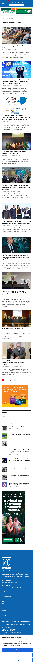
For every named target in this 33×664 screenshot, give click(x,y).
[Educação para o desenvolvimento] (4, 443)
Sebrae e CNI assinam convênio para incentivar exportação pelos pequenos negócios (14, 362)
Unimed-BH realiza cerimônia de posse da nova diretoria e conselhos (15, 152)
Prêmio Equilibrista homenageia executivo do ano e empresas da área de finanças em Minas (16, 222)
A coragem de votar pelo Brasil (16, 426)
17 (13, 380)
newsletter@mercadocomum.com (10, 582)
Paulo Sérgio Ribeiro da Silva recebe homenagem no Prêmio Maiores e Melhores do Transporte (16, 293)
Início (3, 18)
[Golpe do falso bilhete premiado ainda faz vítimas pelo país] (4, 477)
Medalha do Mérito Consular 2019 (12, 328)
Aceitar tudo (17, 649)
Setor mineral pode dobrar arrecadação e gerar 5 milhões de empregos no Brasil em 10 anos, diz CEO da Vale (20, 460)
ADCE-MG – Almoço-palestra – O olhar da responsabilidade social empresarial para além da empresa (16, 187)
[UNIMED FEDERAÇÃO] (16, 11)
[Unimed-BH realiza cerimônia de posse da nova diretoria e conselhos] (16, 141)
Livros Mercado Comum (6, 0)
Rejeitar (17, 660)
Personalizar (17, 655)
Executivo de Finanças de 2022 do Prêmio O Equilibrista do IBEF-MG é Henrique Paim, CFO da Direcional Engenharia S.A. (15, 81)
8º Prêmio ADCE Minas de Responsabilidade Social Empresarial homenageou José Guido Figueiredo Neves (16, 257)
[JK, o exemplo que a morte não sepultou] (4, 469)
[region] (16, 649)
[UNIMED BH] (13, 544)
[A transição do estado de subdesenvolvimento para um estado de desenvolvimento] (4, 436)
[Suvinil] (15, 406)
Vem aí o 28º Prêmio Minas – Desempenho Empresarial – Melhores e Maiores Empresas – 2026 (20, 451)
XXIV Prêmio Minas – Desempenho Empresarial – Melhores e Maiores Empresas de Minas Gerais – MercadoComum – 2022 (16, 117)
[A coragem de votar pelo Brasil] (4, 428)
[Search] (30, 3)
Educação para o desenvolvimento (17, 442)
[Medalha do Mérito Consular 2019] (16, 318)
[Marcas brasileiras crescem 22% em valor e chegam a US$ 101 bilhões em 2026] (4, 484)
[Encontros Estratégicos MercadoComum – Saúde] (16, 35)
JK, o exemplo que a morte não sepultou (18, 468)
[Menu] (3, 3)
